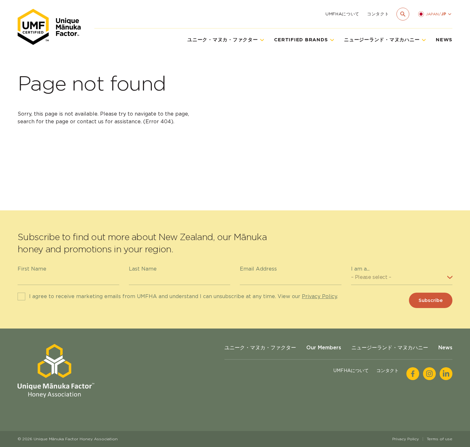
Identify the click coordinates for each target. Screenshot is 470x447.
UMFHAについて (342, 14)
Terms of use (439, 438)
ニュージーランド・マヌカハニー (389, 348)
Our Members (323, 348)
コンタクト (378, 14)
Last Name (143, 269)
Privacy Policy (319, 296)
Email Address (258, 269)
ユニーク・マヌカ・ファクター (260, 348)
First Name (32, 269)
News (444, 40)
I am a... (360, 269)
